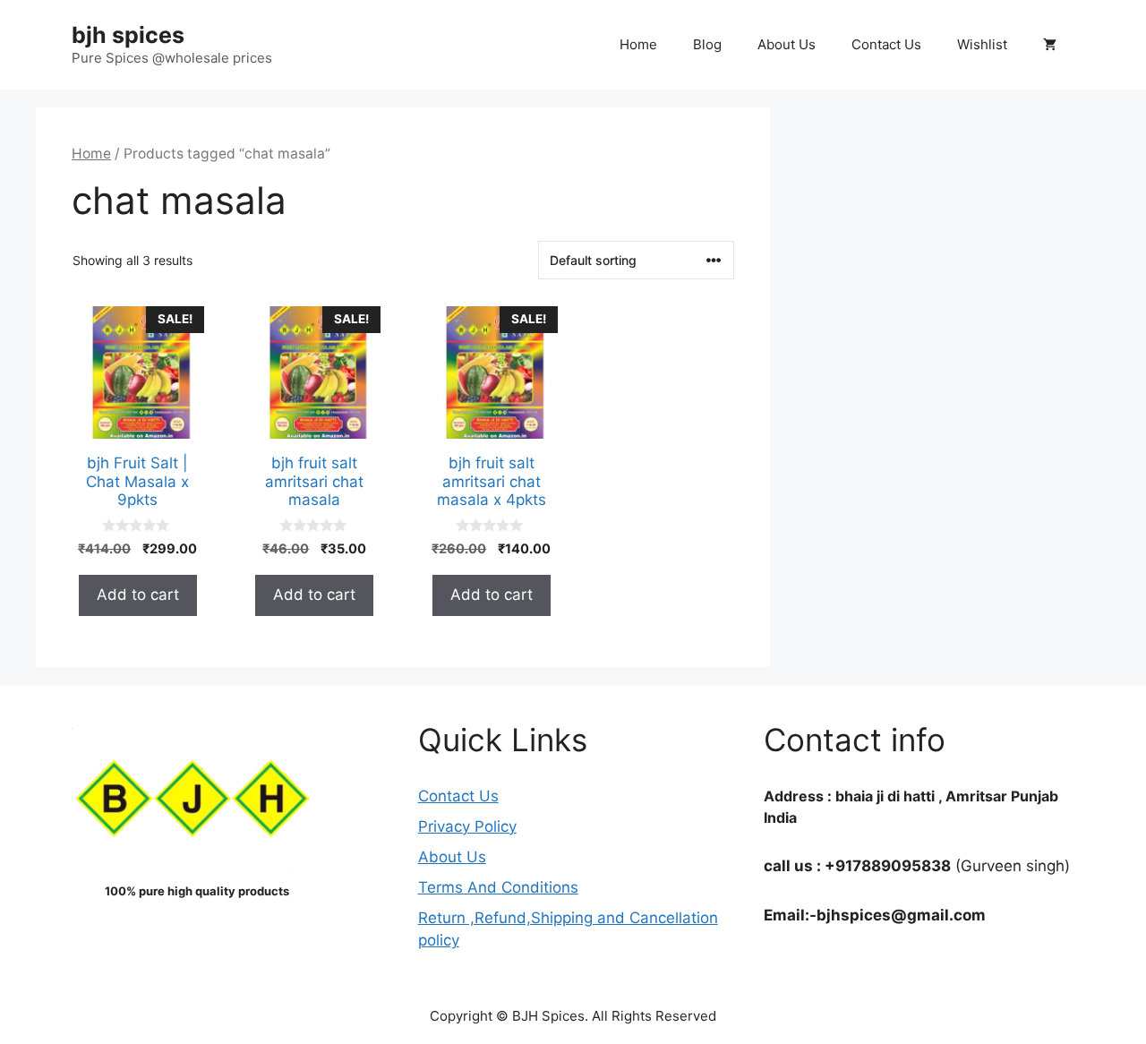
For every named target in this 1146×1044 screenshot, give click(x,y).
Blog (707, 44)
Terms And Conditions (498, 887)
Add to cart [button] (138, 594)
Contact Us (886, 44)
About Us (786, 44)
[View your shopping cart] (1049, 45)
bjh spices (128, 34)
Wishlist (982, 44)
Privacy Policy (467, 826)
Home (638, 44)
